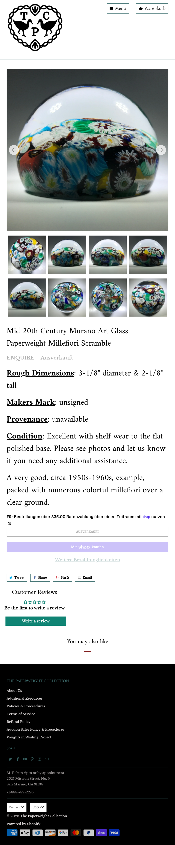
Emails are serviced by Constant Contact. (59, 498)
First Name (30, 382)
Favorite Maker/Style (36, 460)
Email (26, 355)
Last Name (29, 408)
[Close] (153, 324)
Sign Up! (87, 511)
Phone (26, 434)
